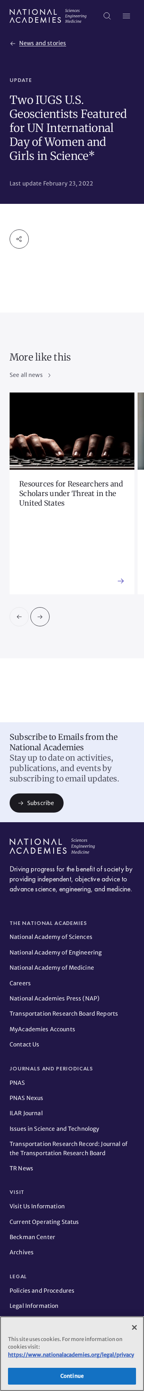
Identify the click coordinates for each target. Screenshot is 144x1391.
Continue (72, 1376)
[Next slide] (40, 616)
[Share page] (19, 239)
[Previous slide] (19, 616)
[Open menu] (126, 16)
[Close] (134, 1327)
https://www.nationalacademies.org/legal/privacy (71, 1354)
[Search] (107, 16)
